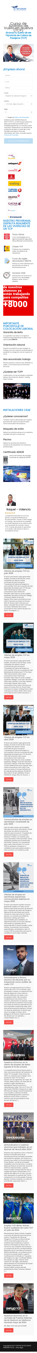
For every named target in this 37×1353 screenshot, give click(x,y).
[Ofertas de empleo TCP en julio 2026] (18, 554)
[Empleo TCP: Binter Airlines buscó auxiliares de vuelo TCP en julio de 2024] (18, 1208)
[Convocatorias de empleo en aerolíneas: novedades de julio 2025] (18, 802)
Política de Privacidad (21, 117)
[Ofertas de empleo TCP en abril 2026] (18, 720)
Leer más (8, 615)
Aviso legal (19, 1348)
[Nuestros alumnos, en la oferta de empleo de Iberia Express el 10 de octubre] (18, 1045)
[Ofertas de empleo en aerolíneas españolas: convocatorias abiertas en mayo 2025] (18, 877)
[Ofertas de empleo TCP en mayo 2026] (18, 638)
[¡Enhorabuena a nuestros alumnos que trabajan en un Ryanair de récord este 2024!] (18, 1127)
